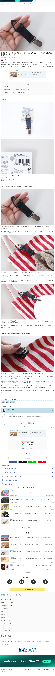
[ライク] (53, 3)
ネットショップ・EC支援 (13, 672)
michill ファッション (50, 540)
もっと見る (27, 572)
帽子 (22, 226)
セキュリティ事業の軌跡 (5, 644)
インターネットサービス (4, 672)
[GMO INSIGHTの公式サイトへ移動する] (6, 636)
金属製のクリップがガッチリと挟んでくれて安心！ (16, 92)
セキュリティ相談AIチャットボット (45, 641)
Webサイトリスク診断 (34, 641)
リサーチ (38, 672)
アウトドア (8, 175)
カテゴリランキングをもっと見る (27, 528)
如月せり (5, 59)
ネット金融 (47, 672)
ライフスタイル (15, 11)
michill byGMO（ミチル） (6, 11)
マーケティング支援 (33, 672)
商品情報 (7, 86)
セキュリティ (26, 672)
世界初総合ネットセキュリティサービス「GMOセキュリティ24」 (11, 641)
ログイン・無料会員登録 (27, 589)
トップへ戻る (27, 453)
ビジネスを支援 (20, 672)
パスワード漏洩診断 (26, 641)
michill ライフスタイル (50, 495)
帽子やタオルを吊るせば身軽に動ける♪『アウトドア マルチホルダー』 (20, 89)
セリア (10, 180)
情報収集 (42, 672)
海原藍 (52, 502)
